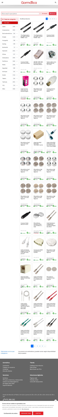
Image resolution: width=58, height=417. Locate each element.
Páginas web (33, 378)
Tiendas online (34, 380)
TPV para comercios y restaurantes (13, 380)
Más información (25, 409)
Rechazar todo (26, 413)
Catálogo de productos (36, 365)
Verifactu (5, 378)
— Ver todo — (6, 22)
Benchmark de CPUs (36, 369)
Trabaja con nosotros (9, 367)
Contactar (5, 369)
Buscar (53, 13)
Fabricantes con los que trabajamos (7, 352)
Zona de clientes (7, 371)
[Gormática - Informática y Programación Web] (29, 2)
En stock (44, 13)
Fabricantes (33, 367)
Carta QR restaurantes (36, 382)
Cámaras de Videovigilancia (10, 382)
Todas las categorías (10, 19)
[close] (55, 401)
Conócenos (6, 365)
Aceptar (38, 413)
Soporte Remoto (7, 385)
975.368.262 (10, 400)
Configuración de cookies (11, 413)
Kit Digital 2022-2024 (8, 383)
